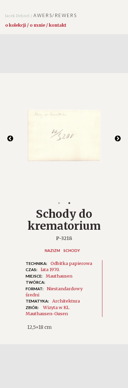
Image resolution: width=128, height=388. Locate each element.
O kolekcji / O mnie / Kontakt (35, 25)
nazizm (52, 250)
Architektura (66, 301)
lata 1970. (50, 269)
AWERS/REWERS (41, 15)
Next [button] (117, 138)
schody (71, 250)
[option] (64, 139)
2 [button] (69, 203)
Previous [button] (10, 138)
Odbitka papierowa (71, 263)
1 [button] (59, 203)
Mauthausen (59, 276)
